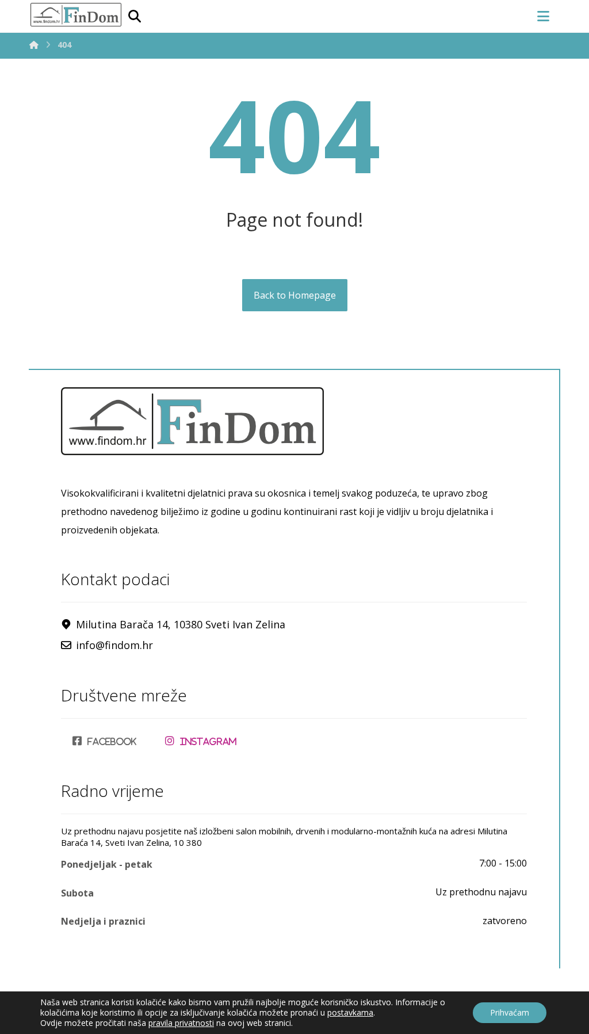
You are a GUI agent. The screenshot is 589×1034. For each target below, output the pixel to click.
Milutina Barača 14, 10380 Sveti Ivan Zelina (180, 624)
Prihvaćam (509, 1012)
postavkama (350, 1013)
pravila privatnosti (181, 1022)
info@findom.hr (114, 645)
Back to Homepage (295, 295)
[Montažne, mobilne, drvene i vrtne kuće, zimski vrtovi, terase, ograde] (75, 14)
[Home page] (34, 44)
